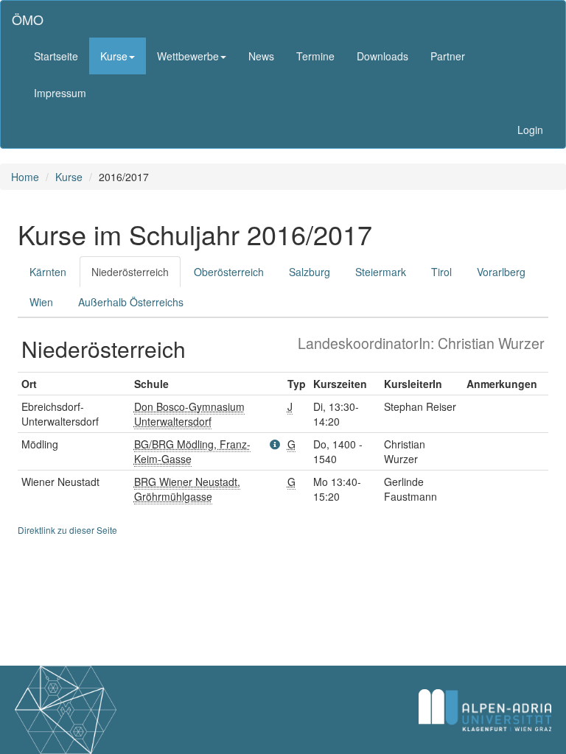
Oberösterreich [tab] (229, 271)
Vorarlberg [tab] (501, 271)
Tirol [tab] (441, 271)
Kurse (69, 176)
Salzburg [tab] (309, 271)
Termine (315, 56)
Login (530, 129)
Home (25, 176)
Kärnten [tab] (47, 271)
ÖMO (27, 19)
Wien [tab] (41, 302)
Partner (447, 56)
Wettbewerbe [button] (188, 56)
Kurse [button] (113, 56)
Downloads (382, 56)
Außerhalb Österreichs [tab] (131, 302)
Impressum (60, 92)
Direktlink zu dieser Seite (67, 530)
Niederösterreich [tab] (130, 271)
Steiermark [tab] (380, 271)
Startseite (56, 56)
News (261, 56)
